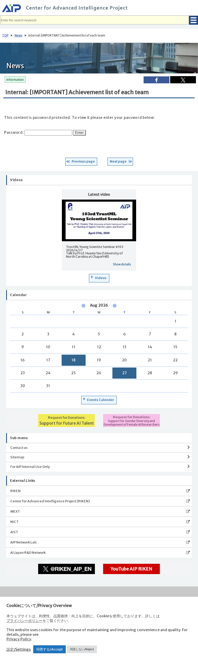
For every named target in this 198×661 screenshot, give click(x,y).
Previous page (83, 161)
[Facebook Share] (156, 79)
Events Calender (100, 400)
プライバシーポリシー (24, 620)
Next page (118, 161)
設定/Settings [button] (18, 649)
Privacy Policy (18, 639)
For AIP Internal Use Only (30, 467)
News (18, 35)
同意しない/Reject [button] (82, 649)
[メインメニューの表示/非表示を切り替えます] (193, 20)
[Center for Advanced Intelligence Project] (99, 9)
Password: (14, 132)
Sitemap (17, 457)
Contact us (19, 447)
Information (15, 80)
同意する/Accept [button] (49, 649)
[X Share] (183, 79)
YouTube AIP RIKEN (131, 569)
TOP (5, 35)
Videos (100, 278)
